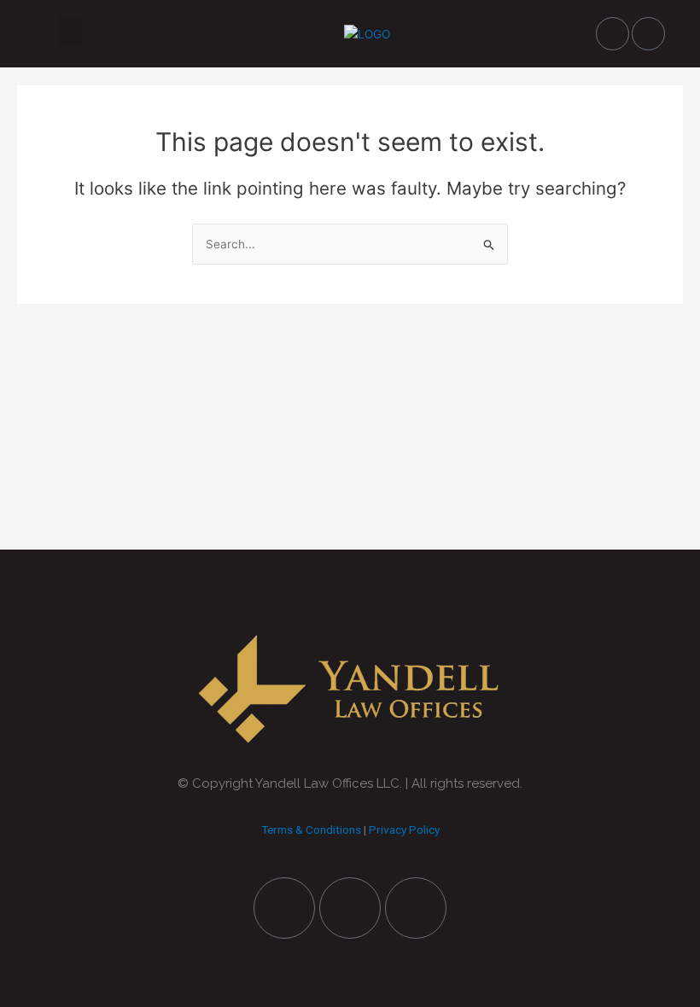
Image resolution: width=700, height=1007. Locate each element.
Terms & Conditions (311, 829)
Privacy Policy (404, 829)
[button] (70, 31)
